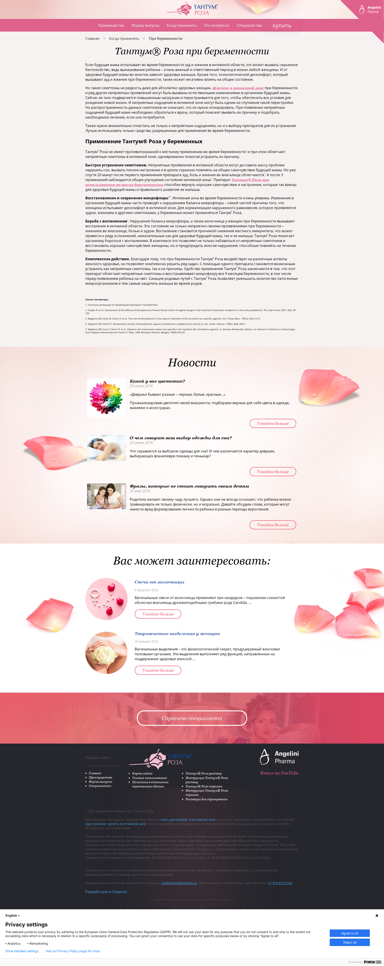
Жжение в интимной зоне (238, 88)
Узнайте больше (273, 423)
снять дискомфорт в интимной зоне (188, 819)
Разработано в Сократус (106, 891)
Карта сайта (142, 773)
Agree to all (350, 933)
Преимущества (111, 25)
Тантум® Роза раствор (204, 773)
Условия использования (149, 778)
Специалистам (249, 25)
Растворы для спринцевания (207, 799)
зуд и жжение (95, 824)
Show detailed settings (21, 951)
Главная (87, 25)
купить (282, 25)
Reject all (349, 942)
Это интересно (216, 25)
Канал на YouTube (279, 773)
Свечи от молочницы (159, 581)
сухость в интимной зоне (127, 824)
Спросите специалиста (192, 718)
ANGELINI (362, 21)
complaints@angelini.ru (179, 883)
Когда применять (182, 25)
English (11, 915)
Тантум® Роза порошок (204, 786)
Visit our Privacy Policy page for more (73, 951)
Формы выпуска (145, 25)
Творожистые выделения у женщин (177, 633)
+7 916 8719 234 (280, 883)
